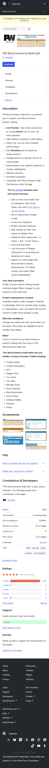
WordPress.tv (10, 701)
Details (8, 74)
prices (43, 548)
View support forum (12, 627)
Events (29, 692)
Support (8, 100)
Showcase (30, 666)
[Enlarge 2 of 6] (20, 431)
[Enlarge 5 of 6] (43, 434)
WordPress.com (11, 709)
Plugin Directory (9, 11)
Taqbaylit (12, 733)
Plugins (29, 675)
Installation (10, 87)
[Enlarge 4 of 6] (43, 422)
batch (28, 548)
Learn (5, 687)
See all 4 (43, 542)
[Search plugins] (29, 28)
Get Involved (32, 687)
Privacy (6, 679)
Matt (6, 713)
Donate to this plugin (12, 650)
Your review (8, 603)
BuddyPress (9, 722)
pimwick (9, 57)
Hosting (6, 675)
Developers (8, 696)
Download (8, 64)
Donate (30, 696)
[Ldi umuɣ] (45, 4)
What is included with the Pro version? (20, 463)
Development (11, 93)
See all (43, 603)
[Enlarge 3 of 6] (20, 438)
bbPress (8, 718)
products (28, 553)
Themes (29, 670)
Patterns (30, 679)
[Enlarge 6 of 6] (43, 446)
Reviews (9, 80)
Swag (29, 701)
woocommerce (39, 553)
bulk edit (35, 548)
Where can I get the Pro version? (18, 471)
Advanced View (10, 560)
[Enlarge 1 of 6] (20, 422)
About (5, 666)
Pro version (17, 190)
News (5, 670)
